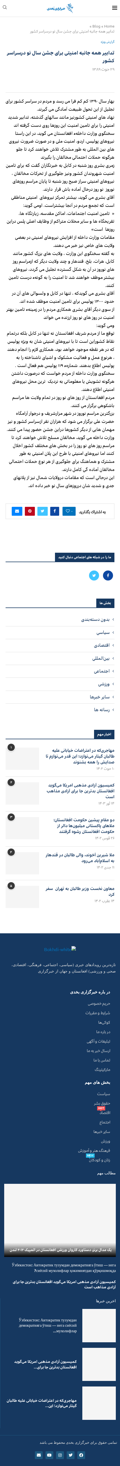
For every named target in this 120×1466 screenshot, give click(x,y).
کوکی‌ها (104, 1023)
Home (109, 26)
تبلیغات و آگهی (98, 1041)
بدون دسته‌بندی (95, 619)
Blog (96, 26)
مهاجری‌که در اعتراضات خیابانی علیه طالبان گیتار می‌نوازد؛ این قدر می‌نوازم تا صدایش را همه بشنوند (80, 756)
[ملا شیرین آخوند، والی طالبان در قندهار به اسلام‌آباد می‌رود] (22, 863)
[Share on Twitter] (42, 511)
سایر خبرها (100, 697)
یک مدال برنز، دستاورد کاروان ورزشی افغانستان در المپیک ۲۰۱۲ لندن (61, 1250)
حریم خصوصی (99, 1004)
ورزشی (104, 684)
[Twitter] (94, 575)
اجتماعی (102, 671)
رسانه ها (102, 710)
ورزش (105, 1141)
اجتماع (105, 1122)
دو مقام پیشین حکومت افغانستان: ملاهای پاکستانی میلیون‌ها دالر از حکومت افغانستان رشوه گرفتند (84, 826)
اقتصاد (105, 1113)
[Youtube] (49, 1455)
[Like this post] (68, 511)
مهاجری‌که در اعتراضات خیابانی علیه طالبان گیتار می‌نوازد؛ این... (42, 1403)
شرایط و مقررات (97, 1013)
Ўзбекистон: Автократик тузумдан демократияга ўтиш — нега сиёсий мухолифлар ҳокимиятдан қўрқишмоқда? (64, 1268)
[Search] (5, 8)
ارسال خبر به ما (98, 1051)
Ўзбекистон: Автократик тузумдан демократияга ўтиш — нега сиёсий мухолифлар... (48, 1325)
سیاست (103, 1094)
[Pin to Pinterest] (30, 511)
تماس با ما (101, 1060)
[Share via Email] (17, 511)
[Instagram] (60, 1455)
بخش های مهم (97, 1082)
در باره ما (103, 1032)
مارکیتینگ (102, 1070)
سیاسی (103, 632)
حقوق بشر (102, 1103)
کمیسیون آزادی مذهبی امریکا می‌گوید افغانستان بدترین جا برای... (45, 1364)
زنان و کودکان (99, 1160)
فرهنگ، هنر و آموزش (94, 1151)
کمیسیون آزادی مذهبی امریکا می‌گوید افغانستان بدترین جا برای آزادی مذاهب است (80, 791)
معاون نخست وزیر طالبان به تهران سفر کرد (80, 891)
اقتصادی (102, 645)
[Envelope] (39, 1455)
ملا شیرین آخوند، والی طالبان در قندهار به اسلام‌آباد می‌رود (80, 858)
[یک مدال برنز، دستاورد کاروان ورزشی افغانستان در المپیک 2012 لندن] (60, 1220)
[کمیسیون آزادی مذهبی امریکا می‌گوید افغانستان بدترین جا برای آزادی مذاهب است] (22, 793)
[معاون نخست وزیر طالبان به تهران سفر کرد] (22, 897)
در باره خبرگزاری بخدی (90, 992)
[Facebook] (107, 575)
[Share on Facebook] (54, 511)
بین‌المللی (101, 658)
